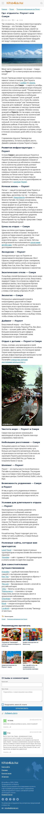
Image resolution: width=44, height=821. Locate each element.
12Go (4, 589)
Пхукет (12, 9)
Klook (4, 603)
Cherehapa (6, 599)
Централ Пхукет (20, 182)
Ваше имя (5, 681)
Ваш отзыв (5, 689)
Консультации (6, 773)
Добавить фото (11, 713)
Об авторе (5, 777)
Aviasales (5, 572)
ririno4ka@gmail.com (11, 808)
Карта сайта (6, 767)
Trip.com (5, 584)
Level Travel (6, 550)
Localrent (5, 608)
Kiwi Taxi (5, 577)
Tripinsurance (7, 591)
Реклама (5, 770)
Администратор (7, 794)
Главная (4, 9)
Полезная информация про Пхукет (28, 9)
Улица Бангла (19, 197)
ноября (23, 83)
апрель (32, 83)
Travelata (5, 557)
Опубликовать (22, 708)
